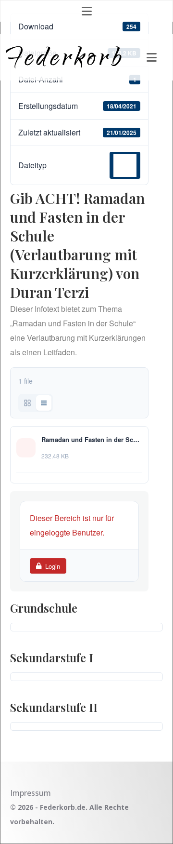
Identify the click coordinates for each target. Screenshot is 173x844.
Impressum (30, 793)
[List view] (43, 403)
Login (52, 566)
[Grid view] (27, 403)
